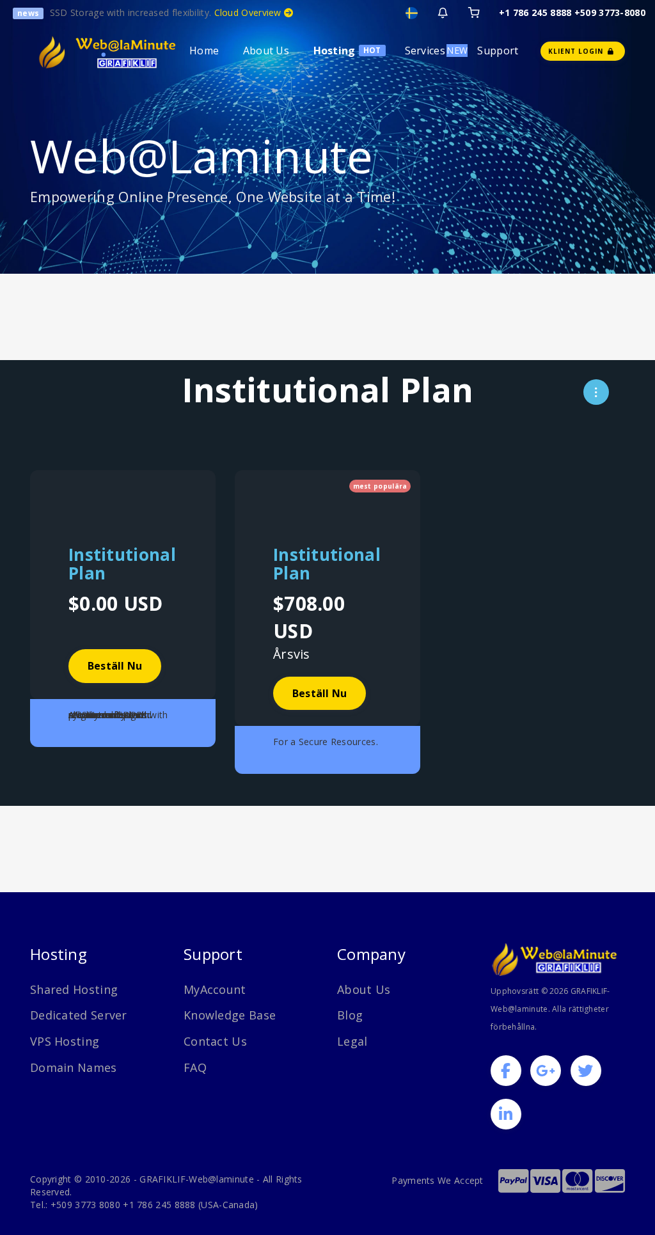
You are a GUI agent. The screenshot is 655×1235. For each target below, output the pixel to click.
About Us (266, 50)
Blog (350, 1015)
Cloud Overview (249, 12)
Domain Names (73, 1067)
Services (425, 50)
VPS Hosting (64, 1041)
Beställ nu (115, 666)
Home (204, 50)
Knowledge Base (230, 1015)
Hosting (334, 50)
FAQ (195, 1067)
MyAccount (215, 989)
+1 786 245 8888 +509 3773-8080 (572, 12)
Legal (352, 1041)
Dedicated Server (78, 1015)
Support (497, 50)
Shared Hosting (74, 989)
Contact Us (215, 1041)
